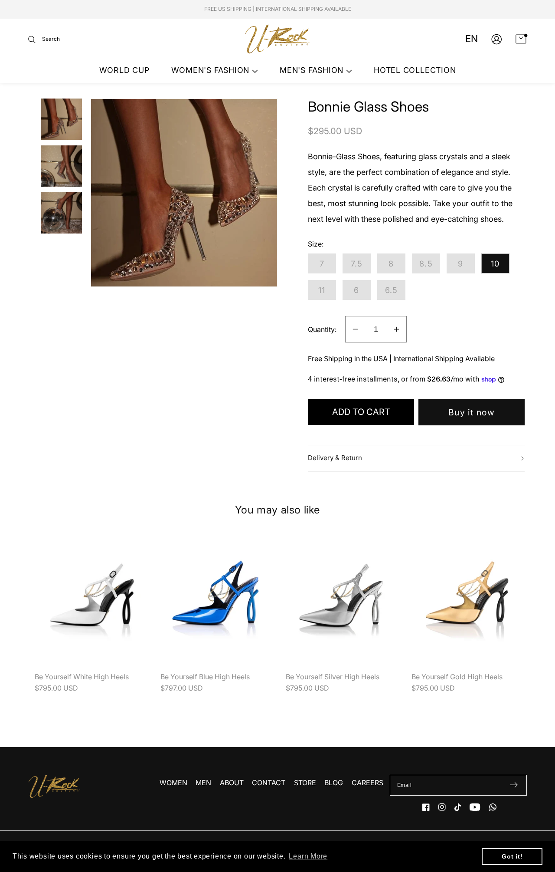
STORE (305, 782)
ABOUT (232, 782)
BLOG (333, 782)
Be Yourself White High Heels (82, 676)
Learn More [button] (308, 856)
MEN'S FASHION (313, 70)
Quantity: (322, 329)
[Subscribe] (513, 785)
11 (322, 290)
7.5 (357, 263)
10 (495, 263)
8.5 (426, 263)
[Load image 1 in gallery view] (61, 119)
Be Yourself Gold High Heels (457, 676)
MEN (203, 782)
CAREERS (367, 782)
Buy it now (471, 412)
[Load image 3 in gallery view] (61, 213)
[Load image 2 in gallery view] (61, 166)
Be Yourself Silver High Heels (332, 676)
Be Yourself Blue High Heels (205, 676)
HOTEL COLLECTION (415, 70)
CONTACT (268, 782)
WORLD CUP (124, 70)
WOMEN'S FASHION (211, 70)
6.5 (391, 290)
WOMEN (173, 782)
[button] (44, 39)
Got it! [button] (512, 856)
